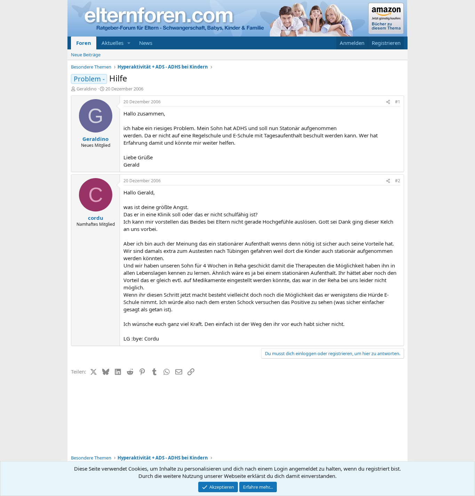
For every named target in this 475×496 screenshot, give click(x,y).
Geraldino (87, 89)
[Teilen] (388, 102)
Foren (83, 42)
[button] (129, 43)
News (145, 42)
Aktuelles (112, 42)
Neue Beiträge (85, 54)
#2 (397, 181)
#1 (397, 102)
